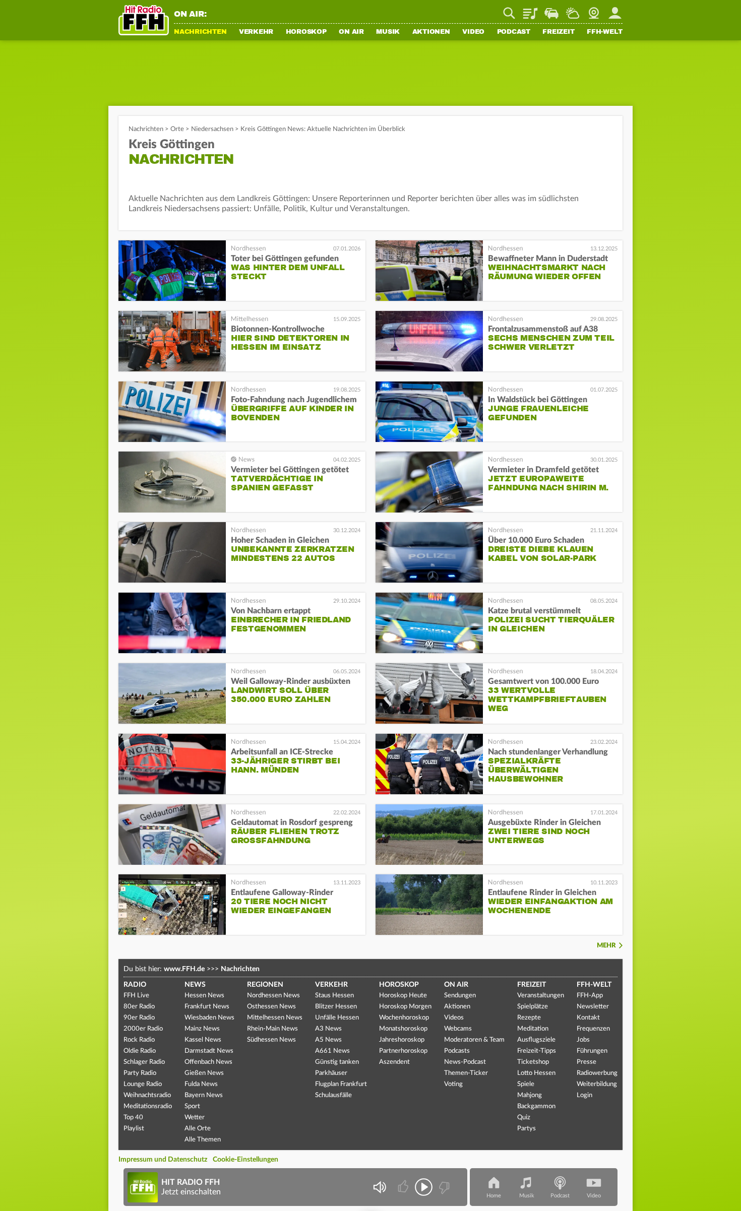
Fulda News (201, 1084)
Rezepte (529, 1017)
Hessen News (204, 995)
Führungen (592, 1051)
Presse (586, 1062)
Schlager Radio (144, 1062)
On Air (351, 32)
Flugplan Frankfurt (341, 1084)
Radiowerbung (597, 1073)
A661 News (332, 1051)
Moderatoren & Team (474, 1040)
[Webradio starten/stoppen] (424, 1187)
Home (493, 1195)
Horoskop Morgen (405, 1006)
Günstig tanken (337, 1062)
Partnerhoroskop (403, 1051)
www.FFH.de (184, 969)
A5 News (328, 1040)
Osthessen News (271, 1006)
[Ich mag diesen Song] (404, 1187)
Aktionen (431, 32)
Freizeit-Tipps (536, 1051)
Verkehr (256, 32)
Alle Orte (197, 1128)
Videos (454, 1017)
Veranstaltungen (540, 995)
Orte (177, 129)
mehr (606, 945)
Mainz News (202, 1029)
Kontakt (588, 1017)
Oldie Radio (140, 1051)
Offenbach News (208, 1062)
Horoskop (306, 32)
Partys (526, 1128)
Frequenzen (593, 1029)
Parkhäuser (331, 1073)
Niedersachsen (212, 129)
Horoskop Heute (403, 995)
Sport (192, 1106)
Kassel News (202, 1040)
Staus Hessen (334, 995)
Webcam (593, 10)
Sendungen (460, 995)
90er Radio (139, 1017)
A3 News (328, 1029)
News (195, 984)
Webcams (458, 1029)
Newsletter (593, 1006)
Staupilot (551, 10)
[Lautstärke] (379, 1187)
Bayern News (203, 1095)
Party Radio (140, 1073)
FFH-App (590, 995)
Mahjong (529, 1095)
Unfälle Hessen (337, 1017)
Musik (388, 32)
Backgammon (536, 1106)
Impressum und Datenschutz (162, 1159)
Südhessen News (271, 1040)
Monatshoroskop (403, 1029)
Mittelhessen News (274, 1017)
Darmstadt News (208, 1051)
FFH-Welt (605, 32)
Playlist (530, 10)
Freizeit (558, 32)
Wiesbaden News (209, 1017)
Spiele (525, 1084)
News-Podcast (465, 1062)
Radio (135, 984)
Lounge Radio (143, 1084)
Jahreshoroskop (401, 1040)
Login (584, 1095)
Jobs (583, 1040)
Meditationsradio (148, 1106)
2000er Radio (143, 1029)
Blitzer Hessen (336, 1006)
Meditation (532, 1029)
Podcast (513, 32)
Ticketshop (533, 1062)
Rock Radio (139, 1040)
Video (473, 32)
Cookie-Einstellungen (245, 1159)
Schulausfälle (333, 1095)
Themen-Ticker (466, 1073)
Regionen (265, 984)
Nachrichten (200, 32)
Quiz (523, 1117)
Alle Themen (202, 1139)
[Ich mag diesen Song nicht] (443, 1187)
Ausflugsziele (536, 1040)
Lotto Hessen (536, 1073)
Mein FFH (615, 10)
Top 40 (133, 1117)
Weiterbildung (597, 1084)
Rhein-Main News (272, 1029)
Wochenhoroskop (404, 1017)
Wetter (572, 10)
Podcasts (457, 1051)
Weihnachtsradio (147, 1095)
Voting (453, 1084)
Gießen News (204, 1073)
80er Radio (139, 1006)
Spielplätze (532, 1006)
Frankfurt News (206, 1006)
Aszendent (394, 1062)
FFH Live (136, 995)
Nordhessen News (273, 995)
